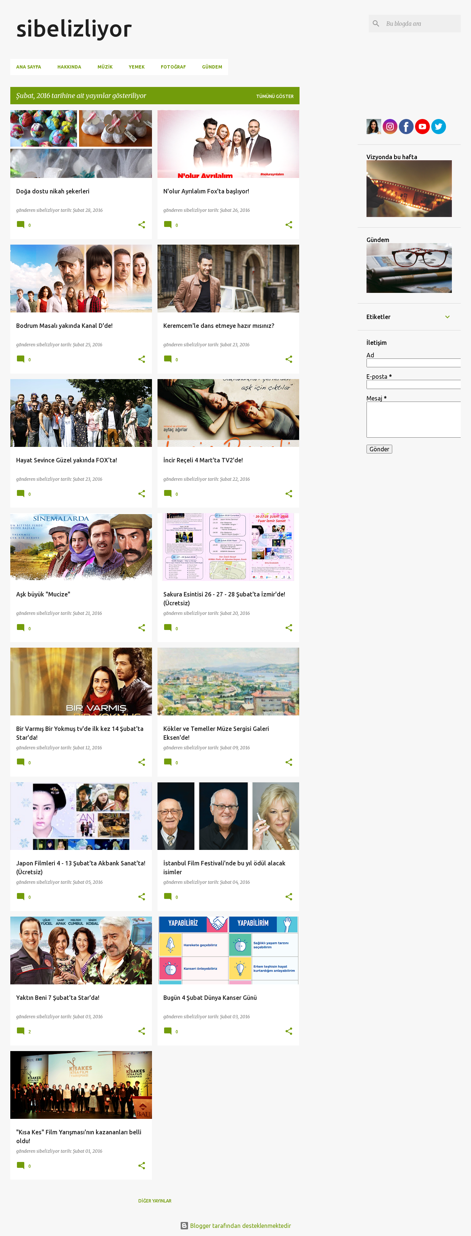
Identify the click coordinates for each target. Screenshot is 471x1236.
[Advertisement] (328, 220)
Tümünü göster (275, 96)
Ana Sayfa (28, 66)
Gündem (212, 66)
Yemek (137, 66)
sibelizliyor (74, 28)
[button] (141, 225)
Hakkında (69, 66)
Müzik (105, 66)
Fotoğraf (173, 66)
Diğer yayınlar (154, 1200)
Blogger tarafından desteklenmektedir (240, 1225)
